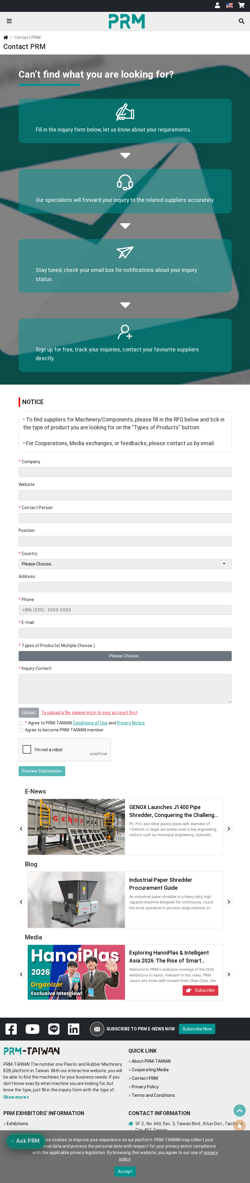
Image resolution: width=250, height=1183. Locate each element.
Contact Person (36, 507)
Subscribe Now (197, 1028)
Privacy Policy (145, 1086)
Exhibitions (17, 1123)
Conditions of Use (90, 722)
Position (27, 530)
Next (229, 829)
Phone (26, 599)
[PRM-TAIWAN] (128, 21)
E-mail (26, 622)
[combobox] (125, 564)
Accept (125, 1171)
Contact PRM (145, 1078)
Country (28, 553)
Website (27, 484)
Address (27, 576)
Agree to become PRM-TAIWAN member (64, 729)
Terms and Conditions (153, 1095)
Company (30, 461)
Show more (14, 1097)
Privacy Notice (131, 722)
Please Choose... (125, 655)
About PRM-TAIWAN (151, 1061)
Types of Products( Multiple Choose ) (57, 645)
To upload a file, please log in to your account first (89, 712)
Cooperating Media (150, 1069)
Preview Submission (42, 771)
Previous (21, 829)
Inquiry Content (35, 668)
